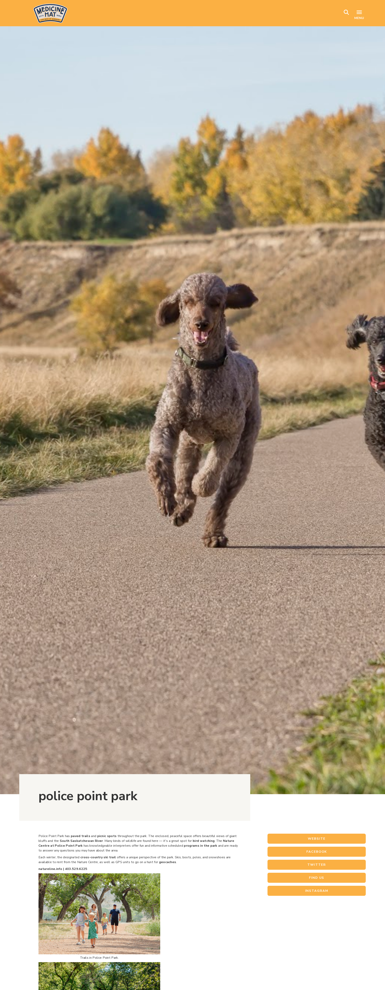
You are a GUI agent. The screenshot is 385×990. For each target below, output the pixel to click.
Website (316, 838)
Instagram (316, 891)
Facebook (316, 851)
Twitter (316, 865)
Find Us (316, 878)
